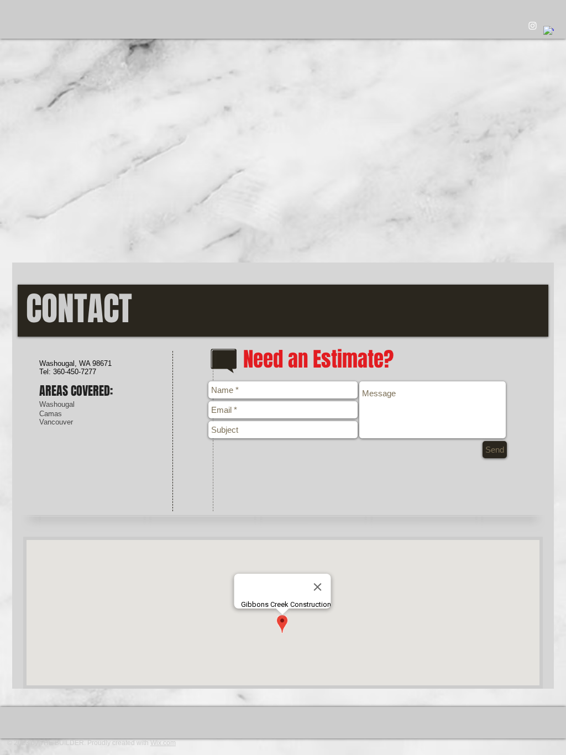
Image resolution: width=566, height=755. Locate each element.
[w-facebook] (548, 31)
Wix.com (163, 743)
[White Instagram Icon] (532, 25)
